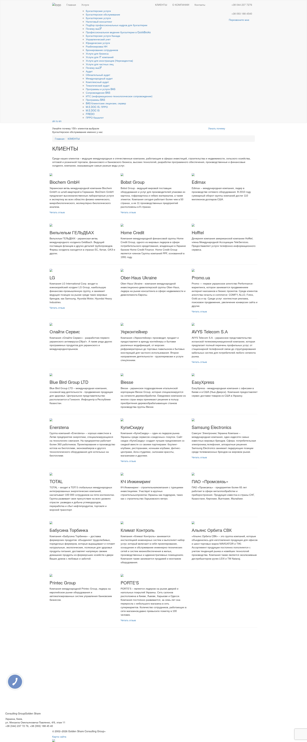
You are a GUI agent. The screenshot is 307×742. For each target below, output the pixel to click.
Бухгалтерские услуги (98, 11)
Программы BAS (95, 99)
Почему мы (92, 28)
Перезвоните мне (239, 19)
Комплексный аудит (97, 82)
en (60, 121)
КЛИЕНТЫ (161, 4)
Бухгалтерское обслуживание (103, 14)
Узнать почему (216, 128)
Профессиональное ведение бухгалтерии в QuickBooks (118, 32)
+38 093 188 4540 (241, 13)
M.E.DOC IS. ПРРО (97, 107)
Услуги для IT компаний (100, 57)
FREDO (90, 114)
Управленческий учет (98, 39)
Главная (71, 4)
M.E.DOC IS (92, 110)
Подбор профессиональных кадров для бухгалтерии (116, 25)
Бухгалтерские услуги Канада (103, 35)
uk (53, 121)
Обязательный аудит (98, 75)
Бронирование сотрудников (102, 50)
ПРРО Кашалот (95, 117)
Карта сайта (59, 736)
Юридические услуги (98, 43)
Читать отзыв (57, 212)
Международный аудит (99, 78)
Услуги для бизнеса (97, 53)
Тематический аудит (97, 85)
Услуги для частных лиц (100, 64)
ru (57, 121)
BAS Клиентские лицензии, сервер (106, 103)
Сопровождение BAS (98, 92)
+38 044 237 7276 (241, 4)
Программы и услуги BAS (100, 89)
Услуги (85, 4)
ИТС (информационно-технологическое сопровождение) (119, 96)
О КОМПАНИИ (180, 4)
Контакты (200, 4)
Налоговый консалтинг (99, 21)
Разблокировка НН (96, 46)
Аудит (89, 71)
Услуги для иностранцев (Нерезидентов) (109, 60)
